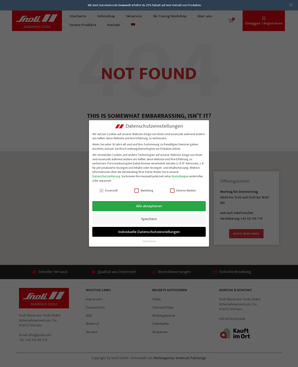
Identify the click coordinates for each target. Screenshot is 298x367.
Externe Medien (186, 190)
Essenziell (111, 190)
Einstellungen (180, 176)
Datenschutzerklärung (106, 176)
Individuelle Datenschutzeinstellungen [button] (149, 232)
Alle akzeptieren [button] (149, 206)
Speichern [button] (149, 219)
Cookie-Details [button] (149, 241)
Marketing (146, 190)
